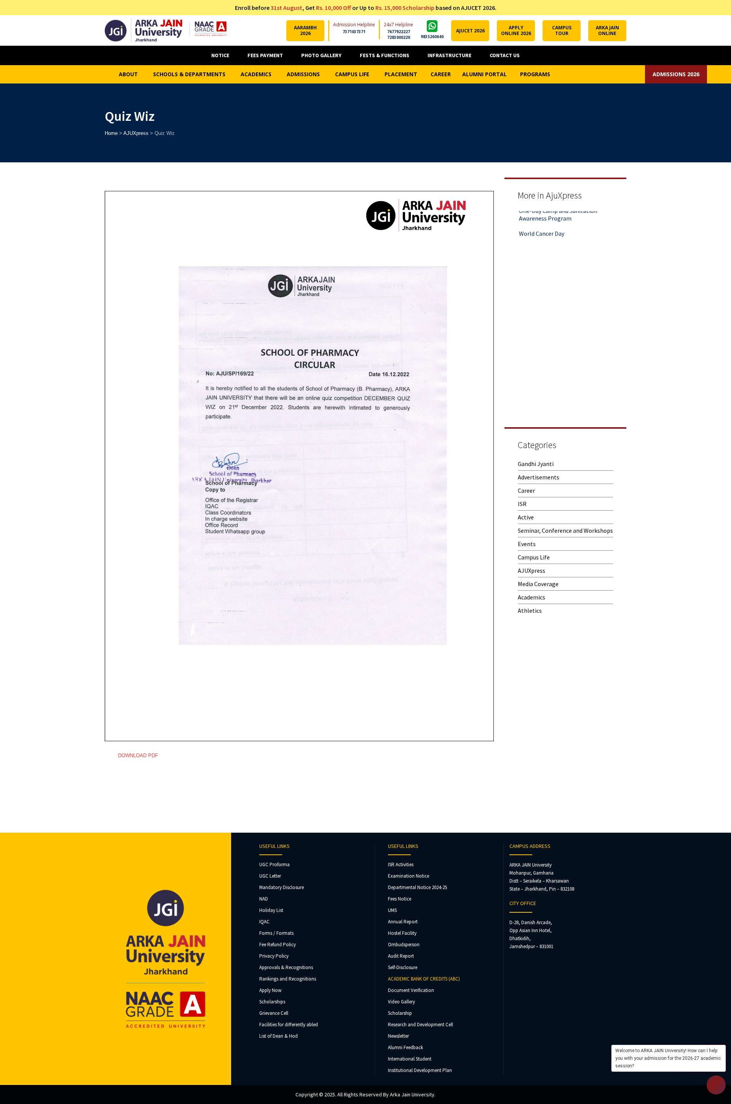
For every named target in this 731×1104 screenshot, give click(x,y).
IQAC (264, 921)
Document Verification (411, 990)
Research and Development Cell (420, 1024)
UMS (392, 910)
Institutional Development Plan (420, 1070)
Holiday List (271, 910)
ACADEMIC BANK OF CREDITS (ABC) (424, 979)
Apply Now (270, 990)
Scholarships (272, 1001)
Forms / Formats (276, 933)
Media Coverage (538, 584)
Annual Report (403, 921)
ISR (522, 504)
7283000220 (398, 37)
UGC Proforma (274, 864)
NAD (263, 899)
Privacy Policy (274, 956)
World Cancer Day (541, 217)
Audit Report (401, 956)
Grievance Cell (273, 1013)
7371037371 (354, 31)
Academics (531, 597)
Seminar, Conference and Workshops (565, 530)
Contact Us (505, 55)
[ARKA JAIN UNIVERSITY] (166, 30)
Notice (220, 55)
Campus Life (534, 557)
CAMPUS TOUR (561, 30)
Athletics (530, 610)
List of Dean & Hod (278, 1036)
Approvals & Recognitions (286, 967)
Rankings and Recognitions (287, 979)
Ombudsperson (404, 944)
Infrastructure (449, 55)
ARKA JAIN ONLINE (607, 30)
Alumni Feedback (405, 1047)
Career (526, 490)
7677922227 (398, 31)
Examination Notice (408, 876)
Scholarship (400, 1013)
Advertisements (538, 477)
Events (527, 544)
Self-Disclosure (402, 967)
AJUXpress (531, 570)
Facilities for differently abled (288, 1024)
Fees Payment (265, 55)
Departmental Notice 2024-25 (417, 887)
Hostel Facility (402, 933)
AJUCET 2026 (470, 30)
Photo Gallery (321, 55)
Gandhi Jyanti (536, 464)
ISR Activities (400, 864)
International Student (409, 1059)
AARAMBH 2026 (305, 30)
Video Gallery (401, 1001)
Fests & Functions (384, 55)
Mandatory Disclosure (281, 887)
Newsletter (398, 1036)
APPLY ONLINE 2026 (516, 30)
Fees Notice (399, 899)
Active (526, 517)
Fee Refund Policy (277, 944)
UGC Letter (270, 876)
